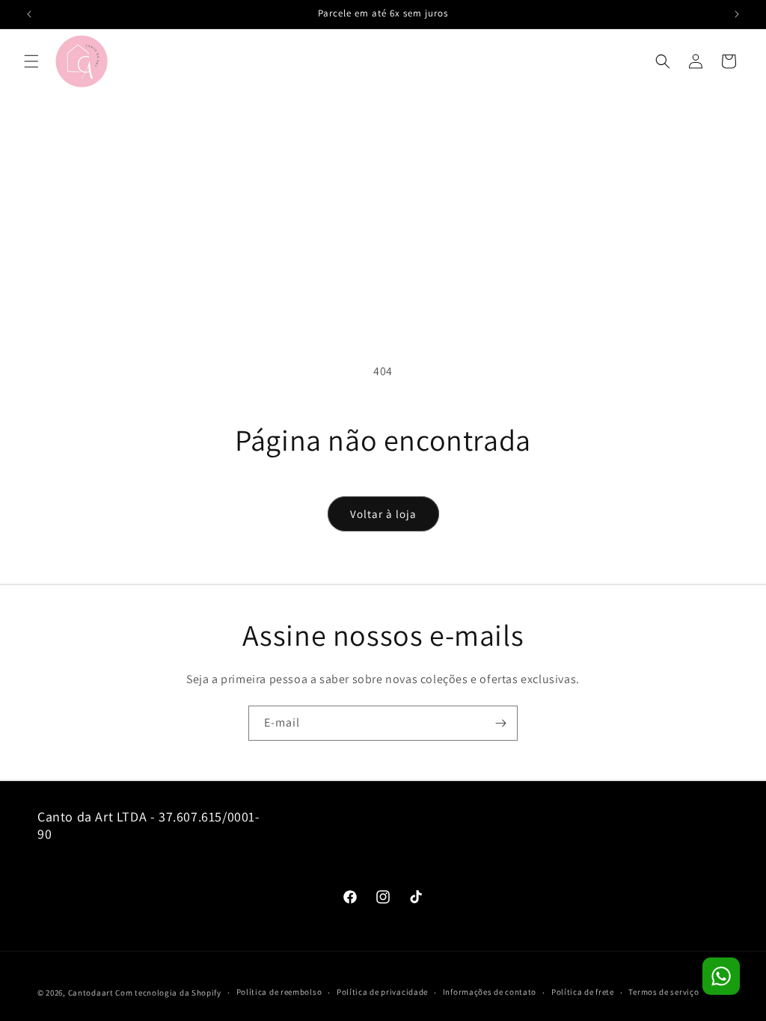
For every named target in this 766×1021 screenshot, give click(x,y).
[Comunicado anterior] (29, 14)
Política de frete (582, 992)
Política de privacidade (382, 992)
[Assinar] (500, 723)
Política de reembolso (279, 992)
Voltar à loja (383, 514)
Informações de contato (489, 992)
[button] (31, 61)
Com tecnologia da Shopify (168, 992)
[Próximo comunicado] (736, 14)
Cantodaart (91, 992)
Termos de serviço (663, 992)
